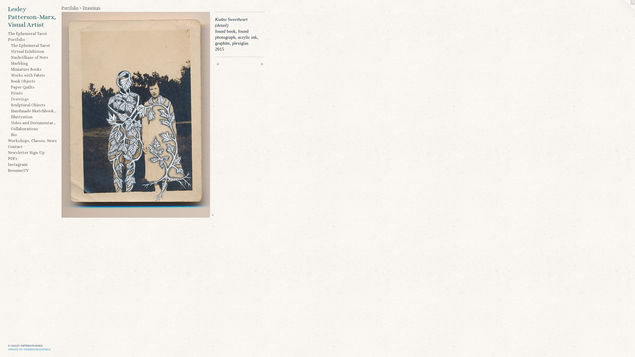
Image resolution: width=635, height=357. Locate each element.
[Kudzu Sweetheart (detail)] (136, 115)
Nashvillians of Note (29, 57)
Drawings (20, 99)
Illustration (21, 117)
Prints (17, 93)
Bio (14, 134)
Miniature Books (26, 69)
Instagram (18, 164)
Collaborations (24, 128)
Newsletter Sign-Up (26, 152)
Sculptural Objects (28, 105)
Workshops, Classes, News (32, 140)
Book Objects (23, 81)
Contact (15, 146)
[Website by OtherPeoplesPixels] (625, 10)
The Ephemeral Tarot (27, 33)
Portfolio (16, 39)
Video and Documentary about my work (34, 122)
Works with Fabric (28, 75)
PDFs (12, 158)
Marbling (19, 63)
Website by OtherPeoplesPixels (29, 349)
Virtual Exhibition (27, 51)
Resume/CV (18, 170)
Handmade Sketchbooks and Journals (34, 111)
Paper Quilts (22, 87)
